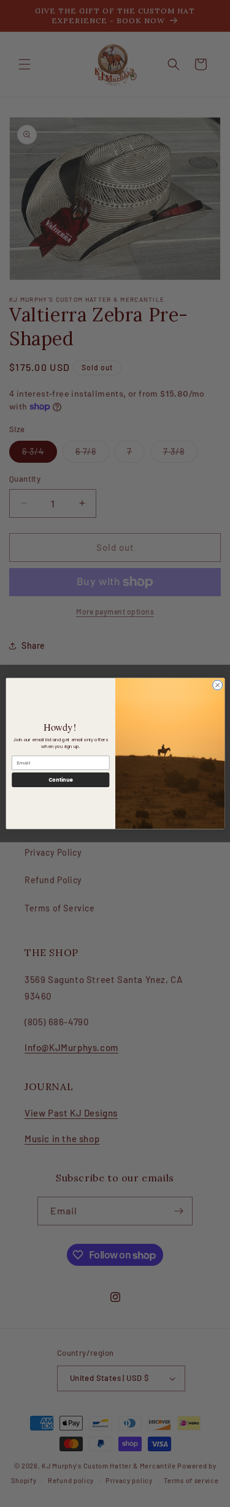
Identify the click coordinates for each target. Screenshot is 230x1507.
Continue (60, 779)
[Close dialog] (217, 685)
